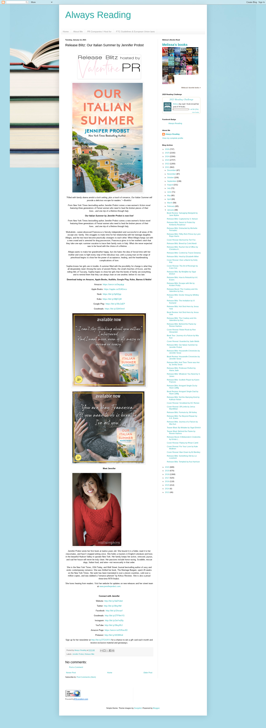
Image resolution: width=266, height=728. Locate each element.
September (172, 181)
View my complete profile (172, 138)
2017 (167, 478)
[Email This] (101, 650)
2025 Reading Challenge (181, 99)
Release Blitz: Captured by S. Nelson (182, 219)
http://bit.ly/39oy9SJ (113, 625)
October (170, 177)
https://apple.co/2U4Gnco (115, 289)
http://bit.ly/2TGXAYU (101, 640)
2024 (167, 156)
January (170, 210)
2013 (167, 492)
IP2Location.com (81, 699)
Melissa (176, 104)
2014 (167, 489)
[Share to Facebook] (110, 650)
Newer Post (71, 673)
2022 (167, 164)
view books (195, 112)
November (171, 174)
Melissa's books (174, 45)
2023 (167, 160)
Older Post (147, 673)
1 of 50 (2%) (194, 109)
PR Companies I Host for (99, 31)
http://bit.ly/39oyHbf (112, 606)
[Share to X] (107, 650)
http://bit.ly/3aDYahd (113, 601)
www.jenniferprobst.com (110, 586)
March (170, 203)
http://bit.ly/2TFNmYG (114, 615)
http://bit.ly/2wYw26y (114, 620)
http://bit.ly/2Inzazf (114, 610)
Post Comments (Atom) (86, 677)
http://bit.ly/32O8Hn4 (114, 635)
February (171, 206)
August (170, 185)
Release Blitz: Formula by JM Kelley (182, 412)
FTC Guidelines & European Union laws (135, 31)
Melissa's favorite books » (191, 88)
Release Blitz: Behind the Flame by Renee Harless (181, 325)
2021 (167, 167)
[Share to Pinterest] (113, 650)
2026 (167, 149)
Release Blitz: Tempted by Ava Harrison (183, 462)
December (171, 170)
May (169, 195)
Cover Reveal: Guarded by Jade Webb (183, 341)
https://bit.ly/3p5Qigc (112, 294)
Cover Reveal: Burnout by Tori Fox (181, 240)
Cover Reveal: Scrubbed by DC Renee (183, 403)
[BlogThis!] (104, 650)
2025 (167, 153)
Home (66, 31)
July (169, 188)
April (169, 199)
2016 (167, 481)
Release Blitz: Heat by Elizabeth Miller (183, 256)
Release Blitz (89, 654)
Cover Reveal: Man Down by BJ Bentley (183, 452)
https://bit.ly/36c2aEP (115, 304)
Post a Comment (76, 667)
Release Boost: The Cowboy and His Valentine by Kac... (182, 290)
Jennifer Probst (78, 654)
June (169, 192)
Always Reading (98, 15)
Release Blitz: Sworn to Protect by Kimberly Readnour (181, 223)
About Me (78, 31)
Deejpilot (138, 708)
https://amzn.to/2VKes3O (115, 630)
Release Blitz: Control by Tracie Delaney (184, 253)
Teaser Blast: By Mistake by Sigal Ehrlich (184, 428)
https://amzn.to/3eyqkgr (113, 284)
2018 (167, 474)
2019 (167, 471)
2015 (167, 485)
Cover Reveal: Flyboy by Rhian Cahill (182, 443)
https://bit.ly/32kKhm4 (115, 309)
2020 (167, 467)
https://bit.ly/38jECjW (112, 299)
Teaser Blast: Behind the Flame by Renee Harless (181, 432)
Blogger (156, 708)
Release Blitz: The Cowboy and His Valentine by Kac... (181, 319)
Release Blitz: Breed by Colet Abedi (182, 243)
